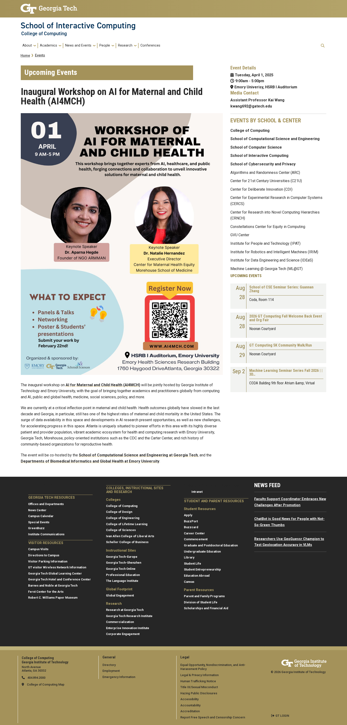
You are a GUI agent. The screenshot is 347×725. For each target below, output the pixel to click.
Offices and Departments (46, 504)
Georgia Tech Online (120, 569)
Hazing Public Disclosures (198, 693)
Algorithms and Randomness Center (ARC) (265, 172)
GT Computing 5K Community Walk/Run (280, 345)
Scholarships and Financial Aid (206, 608)
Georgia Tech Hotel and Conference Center (59, 579)
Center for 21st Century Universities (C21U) (266, 181)
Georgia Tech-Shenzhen (123, 562)
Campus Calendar (41, 516)
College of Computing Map (45, 684)
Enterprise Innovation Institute (127, 628)
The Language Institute (122, 581)
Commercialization (120, 622)
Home (25, 56)
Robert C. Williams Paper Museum (52, 597)
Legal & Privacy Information (199, 675)
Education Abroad (197, 575)
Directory (109, 665)
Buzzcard (191, 527)
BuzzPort (191, 521)
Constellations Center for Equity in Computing (267, 226)
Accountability (190, 705)
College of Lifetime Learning (127, 524)
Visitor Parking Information (47, 561)
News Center (37, 510)
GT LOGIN (282, 715)
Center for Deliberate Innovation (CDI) (261, 189)
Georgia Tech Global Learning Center (55, 573)
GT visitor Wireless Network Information (57, 567)
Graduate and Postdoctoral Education (211, 545)
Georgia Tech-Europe (121, 556)
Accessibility (189, 699)
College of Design (119, 512)
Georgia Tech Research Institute (129, 616)
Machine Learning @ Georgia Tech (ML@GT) (266, 268)
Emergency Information (118, 677)
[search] (322, 45)
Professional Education (123, 575)
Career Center (194, 533)
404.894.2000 (36, 677)
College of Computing (44, 33)
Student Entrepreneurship (202, 569)
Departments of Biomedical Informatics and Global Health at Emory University (90, 461)
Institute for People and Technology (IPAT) (265, 243)
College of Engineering (123, 518)
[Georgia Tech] (303, 663)
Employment (111, 671)
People (104, 45)
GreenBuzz (36, 528)
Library (189, 557)
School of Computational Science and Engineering (275, 139)
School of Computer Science (256, 147)
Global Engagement (120, 595)
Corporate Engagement (123, 634)
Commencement (195, 539)
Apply (188, 515)
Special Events (38, 522)
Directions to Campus (43, 555)
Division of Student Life (200, 602)
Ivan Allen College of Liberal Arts (130, 536)
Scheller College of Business (127, 542)
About (27, 45)
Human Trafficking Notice (198, 681)
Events (40, 55)
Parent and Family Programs (204, 596)
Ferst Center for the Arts (45, 591)
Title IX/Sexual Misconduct (199, 687)
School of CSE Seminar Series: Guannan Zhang (281, 289)
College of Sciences (121, 530)
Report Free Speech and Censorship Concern (212, 717)
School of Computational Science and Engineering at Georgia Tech (138, 455)
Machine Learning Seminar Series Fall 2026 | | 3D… (285, 373)
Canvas (189, 581)
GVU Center (239, 235)
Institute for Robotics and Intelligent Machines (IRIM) (274, 252)
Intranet (197, 491)
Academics (48, 45)
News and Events (78, 45)
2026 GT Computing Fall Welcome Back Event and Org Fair (285, 318)
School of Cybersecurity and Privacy (263, 164)
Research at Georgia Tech (125, 610)
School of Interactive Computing (78, 25)
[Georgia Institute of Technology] (49, 6)
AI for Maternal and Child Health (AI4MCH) (103, 385)
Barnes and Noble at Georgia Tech (52, 585)
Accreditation (190, 711)
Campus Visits (38, 549)
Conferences (150, 45)
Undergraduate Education (202, 551)
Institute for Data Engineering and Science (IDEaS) (271, 260)
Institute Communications (46, 534)
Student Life (192, 563)
